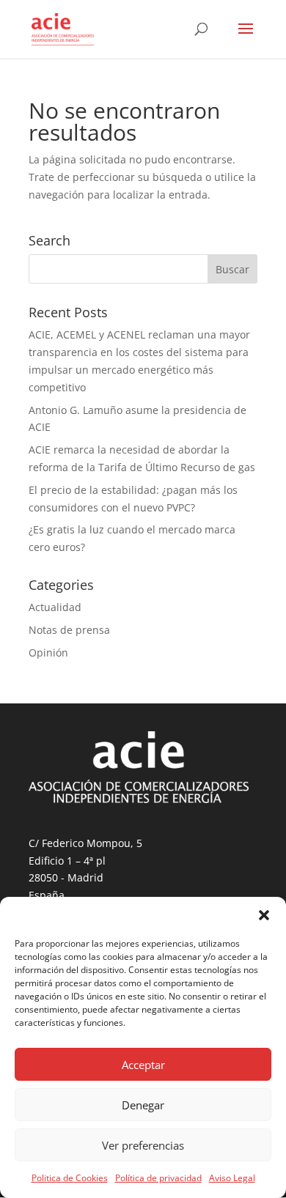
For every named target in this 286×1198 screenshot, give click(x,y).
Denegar (143, 1105)
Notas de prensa (69, 630)
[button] (264, 915)
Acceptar (143, 1064)
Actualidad (55, 607)
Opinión (48, 652)
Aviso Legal (232, 1178)
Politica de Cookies (70, 1178)
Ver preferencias (143, 1145)
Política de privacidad (158, 1178)
